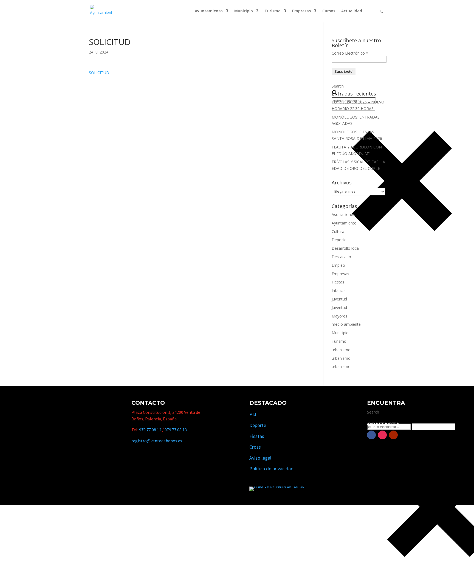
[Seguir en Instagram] (382, 435)
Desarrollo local (346, 248)
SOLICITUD (99, 72)
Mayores (339, 316)
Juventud (339, 307)
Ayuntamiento (209, 11)
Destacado (341, 256)
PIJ (252, 414)
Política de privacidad (271, 468)
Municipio (243, 11)
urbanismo (341, 349)
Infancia (339, 290)
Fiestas (338, 282)
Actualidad (351, 11)
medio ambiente (346, 324)
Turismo (272, 11)
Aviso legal (260, 458)
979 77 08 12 (150, 429)
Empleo (338, 265)
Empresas (301, 11)
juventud (339, 299)
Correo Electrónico (350, 53)
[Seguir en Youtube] (393, 435)
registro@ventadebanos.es (156, 440)
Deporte (339, 239)
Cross (255, 447)
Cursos (328, 11)
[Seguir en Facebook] (371, 435)
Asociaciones (343, 214)
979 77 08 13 (176, 429)
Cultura (338, 231)
